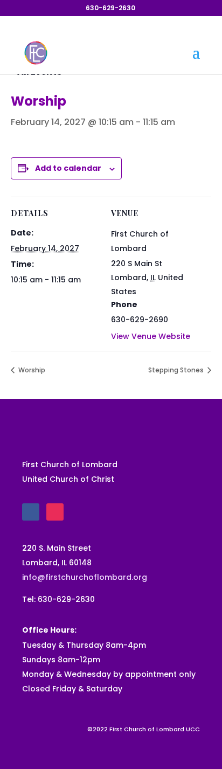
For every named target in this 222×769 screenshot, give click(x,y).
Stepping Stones (176, 370)
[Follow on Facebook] (30, 512)
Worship (31, 370)
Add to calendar (68, 168)
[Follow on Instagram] (55, 512)
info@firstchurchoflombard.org (84, 577)
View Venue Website (150, 336)
